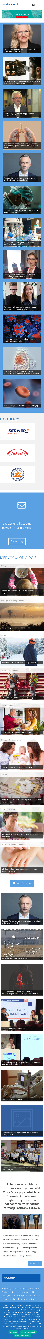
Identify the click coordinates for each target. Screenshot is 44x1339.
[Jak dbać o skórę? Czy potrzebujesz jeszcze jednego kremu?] (22, 858)
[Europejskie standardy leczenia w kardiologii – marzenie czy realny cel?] (22, 38)
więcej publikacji (35, 1263)
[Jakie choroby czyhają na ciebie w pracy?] (22, 684)
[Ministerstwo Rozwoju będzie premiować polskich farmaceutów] (22, 788)
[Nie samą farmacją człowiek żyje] (22, 944)
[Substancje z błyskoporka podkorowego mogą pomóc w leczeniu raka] (22, 296)
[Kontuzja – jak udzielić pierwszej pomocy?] (22, 649)
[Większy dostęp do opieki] (22, 1085)
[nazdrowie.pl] (10, 4)
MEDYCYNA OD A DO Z (18, 557)
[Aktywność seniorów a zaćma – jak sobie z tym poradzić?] (22, 823)
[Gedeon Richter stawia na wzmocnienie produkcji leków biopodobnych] (22, 167)
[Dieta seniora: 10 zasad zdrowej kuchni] (22, 719)
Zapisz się (17, 541)
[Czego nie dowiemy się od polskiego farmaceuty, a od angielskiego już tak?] (22, 1050)
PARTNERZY (9, 419)
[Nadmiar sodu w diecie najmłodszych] (22, 754)
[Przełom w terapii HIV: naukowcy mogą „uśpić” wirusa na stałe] (22, 329)
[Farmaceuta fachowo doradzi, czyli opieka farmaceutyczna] (22, 1156)
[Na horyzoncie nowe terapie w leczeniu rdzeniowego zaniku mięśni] (22, 264)
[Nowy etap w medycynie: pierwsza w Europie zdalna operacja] (22, 232)
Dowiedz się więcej (22, 1335)
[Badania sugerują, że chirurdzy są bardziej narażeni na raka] (22, 200)
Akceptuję (13, 1332)
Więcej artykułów (24, 883)
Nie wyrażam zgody (28, 1332)
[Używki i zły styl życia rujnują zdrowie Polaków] (22, 103)
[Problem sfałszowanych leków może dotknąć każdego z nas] (22, 1121)
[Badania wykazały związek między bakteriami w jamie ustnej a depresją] (22, 71)
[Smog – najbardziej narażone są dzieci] (22, 614)
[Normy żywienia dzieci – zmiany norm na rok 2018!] (22, 580)
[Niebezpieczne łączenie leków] (22, 1015)
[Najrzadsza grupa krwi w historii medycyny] (22, 393)
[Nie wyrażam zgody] (41, 1320)
